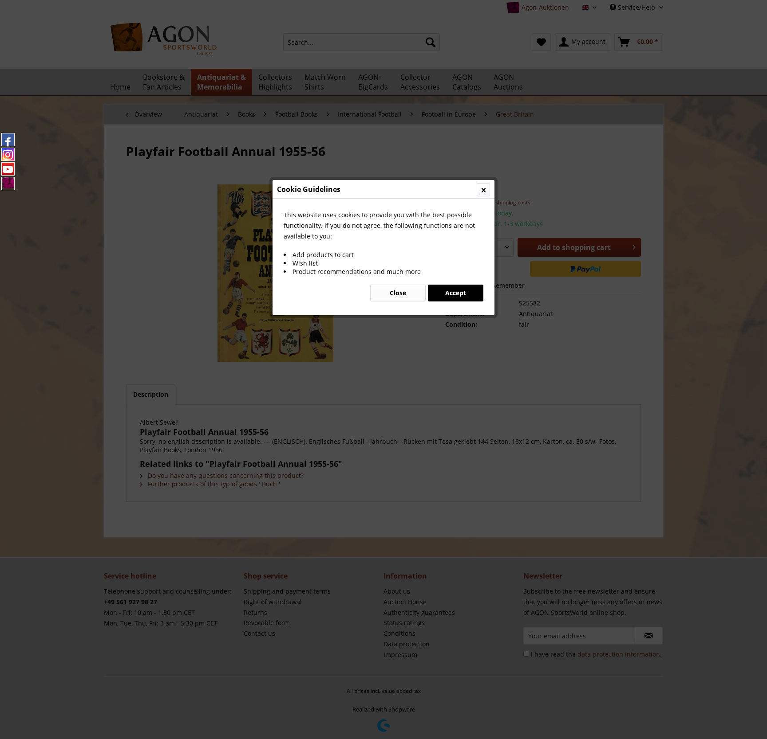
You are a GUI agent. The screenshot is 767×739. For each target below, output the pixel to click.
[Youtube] (8, 169)
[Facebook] (8, 139)
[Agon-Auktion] (8, 183)
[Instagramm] (8, 154)
